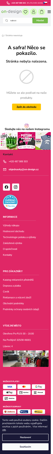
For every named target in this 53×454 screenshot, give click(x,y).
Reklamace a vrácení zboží (17, 297)
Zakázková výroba (12, 243)
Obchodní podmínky (13, 303)
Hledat (40, 20)
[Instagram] (15, 187)
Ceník (6, 291)
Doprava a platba (12, 285)
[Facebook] (6, 187)
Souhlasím (25, 446)
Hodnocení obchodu (13, 231)
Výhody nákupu (11, 225)
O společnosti (10, 249)
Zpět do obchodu (26, 106)
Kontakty (7, 255)
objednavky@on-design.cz (24, 169)
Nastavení (25, 437)
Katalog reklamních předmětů (18, 280)
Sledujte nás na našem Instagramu (27, 129)
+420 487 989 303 (18, 3)
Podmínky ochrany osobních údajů (21, 309)
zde (4, 429)
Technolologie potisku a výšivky (19, 237)
